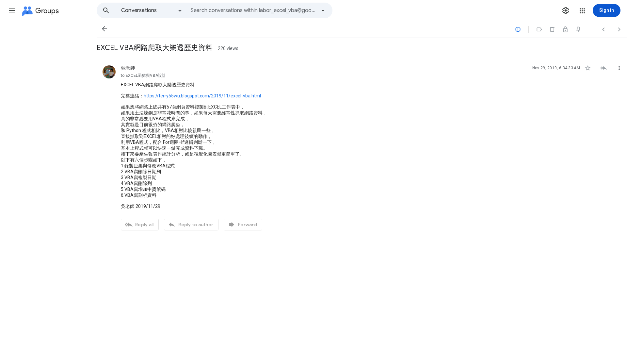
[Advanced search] (323, 10)
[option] (152, 10)
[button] (12, 10)
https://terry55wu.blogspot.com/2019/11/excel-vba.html (202, 95)
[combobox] (253, 10)
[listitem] (362, 147)
